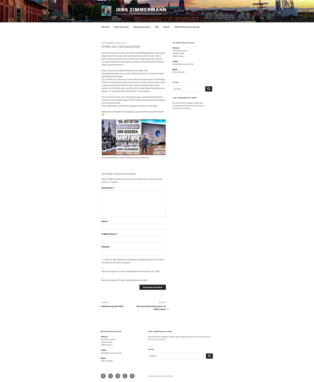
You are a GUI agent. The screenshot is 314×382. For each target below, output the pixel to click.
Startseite (105, 27)
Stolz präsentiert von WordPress (160, 376)
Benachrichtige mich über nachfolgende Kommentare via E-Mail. (131, 271)
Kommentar (108, 188)
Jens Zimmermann (141, 9)
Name (105, 221)
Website (106, 247)
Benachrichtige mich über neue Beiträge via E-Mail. (125, 280)
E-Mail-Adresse (110, 234)
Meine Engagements (142, 27)
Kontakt (167, 27)
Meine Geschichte (121, 27)
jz (126, 43)
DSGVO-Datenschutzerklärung (187, 27)
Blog (157, 27)
